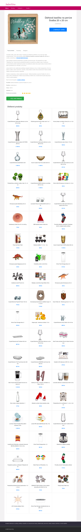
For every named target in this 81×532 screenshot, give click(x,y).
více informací (16, 98)
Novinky (13, 8)
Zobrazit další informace (22, 58)
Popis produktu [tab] (10, 50)
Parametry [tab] (18, 50)
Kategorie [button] (20, 8)
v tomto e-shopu (21, 80)
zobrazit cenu (59, 30)
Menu (7, 8)
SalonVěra (11, 529)
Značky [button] (28, 8)
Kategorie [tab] (25, 50)
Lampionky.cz (58, 23)
